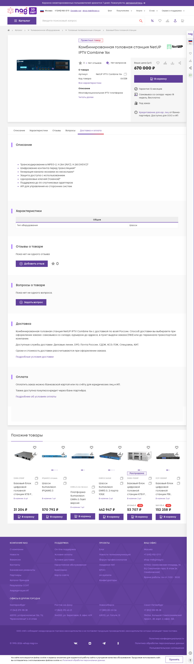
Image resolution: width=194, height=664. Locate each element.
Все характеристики (90, 83)
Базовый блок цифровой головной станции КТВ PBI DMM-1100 (137, 489)
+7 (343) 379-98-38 (19, 610)
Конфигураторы (108, 580)
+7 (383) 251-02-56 (108, 610)
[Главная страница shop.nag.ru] (22, 10)
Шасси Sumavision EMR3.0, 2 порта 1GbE (108, 489)
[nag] (118, 643)
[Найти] (141, 21)
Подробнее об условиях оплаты (36, 396)
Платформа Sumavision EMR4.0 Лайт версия (78, 498)
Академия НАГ (107, 564)
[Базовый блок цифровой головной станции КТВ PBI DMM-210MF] (26, 456)
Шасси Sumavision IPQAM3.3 (49, 487)
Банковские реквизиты (22, 570)
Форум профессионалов (113, 559)
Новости (14, 554)
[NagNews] (104, 643)
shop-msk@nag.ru (91, 11)
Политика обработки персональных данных (159, 643)
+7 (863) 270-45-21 (63, 610)
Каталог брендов (19, 580)
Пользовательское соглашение (166, 648)
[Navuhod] (90, 643)
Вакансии (15, 559)
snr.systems (105, 575)
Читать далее (86, 97)
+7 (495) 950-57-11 (62, 11)
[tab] (19, 130)
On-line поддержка (65, 549)
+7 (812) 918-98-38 (152, 610)
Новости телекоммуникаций (115, 554)
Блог (110, 11)
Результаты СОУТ (19, 585)
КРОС (102, 570)
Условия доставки (64, 559)
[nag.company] (76, 643)
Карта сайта (62, 575)
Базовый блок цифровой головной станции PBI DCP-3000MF (164, 489)
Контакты (15, 564)
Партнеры (15, 575)
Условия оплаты (63, 554)
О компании (16, 549)
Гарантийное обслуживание (70, 564)
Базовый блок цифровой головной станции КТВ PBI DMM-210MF (23, 489)
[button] (97, 3)
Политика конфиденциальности (166, 638)
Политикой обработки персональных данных (84, 660)
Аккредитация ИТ (19, 590)
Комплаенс (61, 570)
